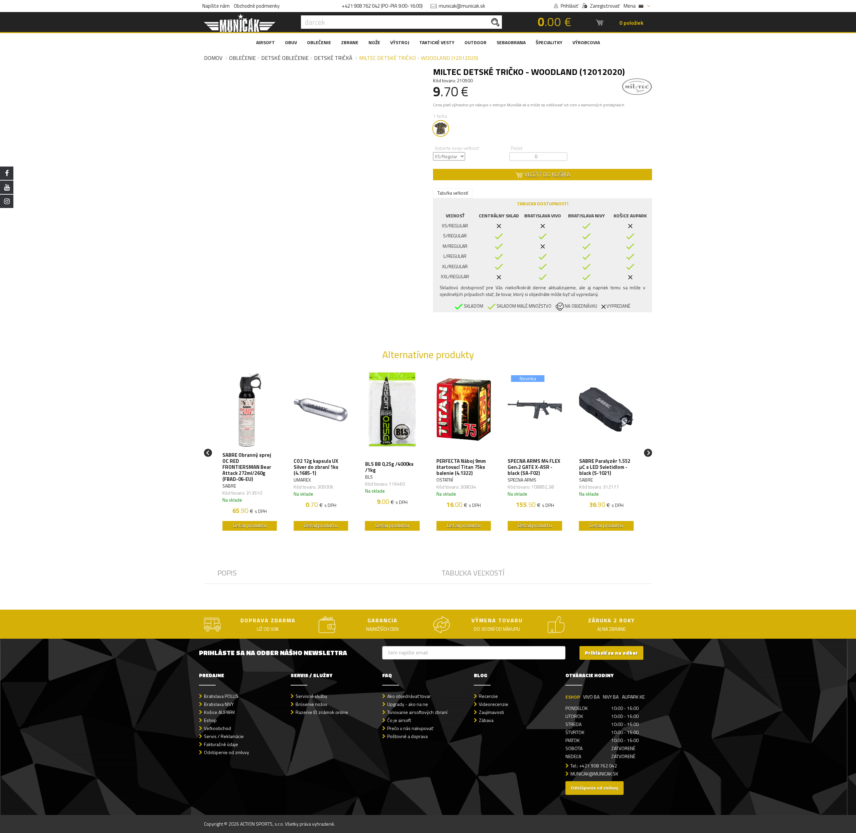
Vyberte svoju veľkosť (457, 147)
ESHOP (572, 696)
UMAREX (302, 479)
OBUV (291, 42)
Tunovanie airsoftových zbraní (417, 712)
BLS (369, 476)
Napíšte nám (216, 6)
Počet (516, 147)
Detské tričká (333, 58)
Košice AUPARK (219, 712)
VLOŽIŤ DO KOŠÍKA (546, 174)
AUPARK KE (633, 696)
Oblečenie (242, 58)
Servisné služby (311, 696)
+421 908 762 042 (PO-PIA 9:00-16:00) (382, 6)
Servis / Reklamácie (224, 736)
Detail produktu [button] (249, 525)
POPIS (227, 573)
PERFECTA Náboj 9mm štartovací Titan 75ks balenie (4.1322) (461, 467)
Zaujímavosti (491, 712)
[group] (249, 453)
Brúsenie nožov (311, 704)
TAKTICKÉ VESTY (436, 42)
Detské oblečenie (285, 58)
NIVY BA (611, 696)
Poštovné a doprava (407, 736)
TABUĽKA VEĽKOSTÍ (473, 573)
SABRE (229, 485)
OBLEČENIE (319, 42)
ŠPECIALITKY (549, 42)
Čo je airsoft (399, 720)
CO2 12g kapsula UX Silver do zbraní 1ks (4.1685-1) (316, 467)
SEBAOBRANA (511, 42)
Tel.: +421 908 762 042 (593, 765)
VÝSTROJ (399, 42)
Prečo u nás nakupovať (410, 728)
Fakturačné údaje (221, 744)
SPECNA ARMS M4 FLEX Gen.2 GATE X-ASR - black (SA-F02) (534, 467)
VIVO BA (591, 696)
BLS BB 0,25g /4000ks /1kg (389, 467)
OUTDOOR (475, 42)
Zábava (486, 720)
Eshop (210, 720)
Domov (213, 58)
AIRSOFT (265, 42)
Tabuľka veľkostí (452, 193)
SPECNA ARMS (522, 479)
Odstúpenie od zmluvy (226, 752)
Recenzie (488, 696)
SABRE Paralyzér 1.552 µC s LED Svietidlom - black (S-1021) (604, 467)
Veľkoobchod (217, 728)
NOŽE (374, 42)
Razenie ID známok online (322, 712)
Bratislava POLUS (221, 696)
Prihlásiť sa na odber (611, 653)
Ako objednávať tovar (409, 696)
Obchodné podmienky (257, 6)
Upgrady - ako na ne (407, 704)
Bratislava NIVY (219, 704)
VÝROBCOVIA (586, 42)
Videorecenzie (493, 704)
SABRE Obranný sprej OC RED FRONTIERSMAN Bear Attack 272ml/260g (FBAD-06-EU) (246, 467)
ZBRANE (349, 42)
